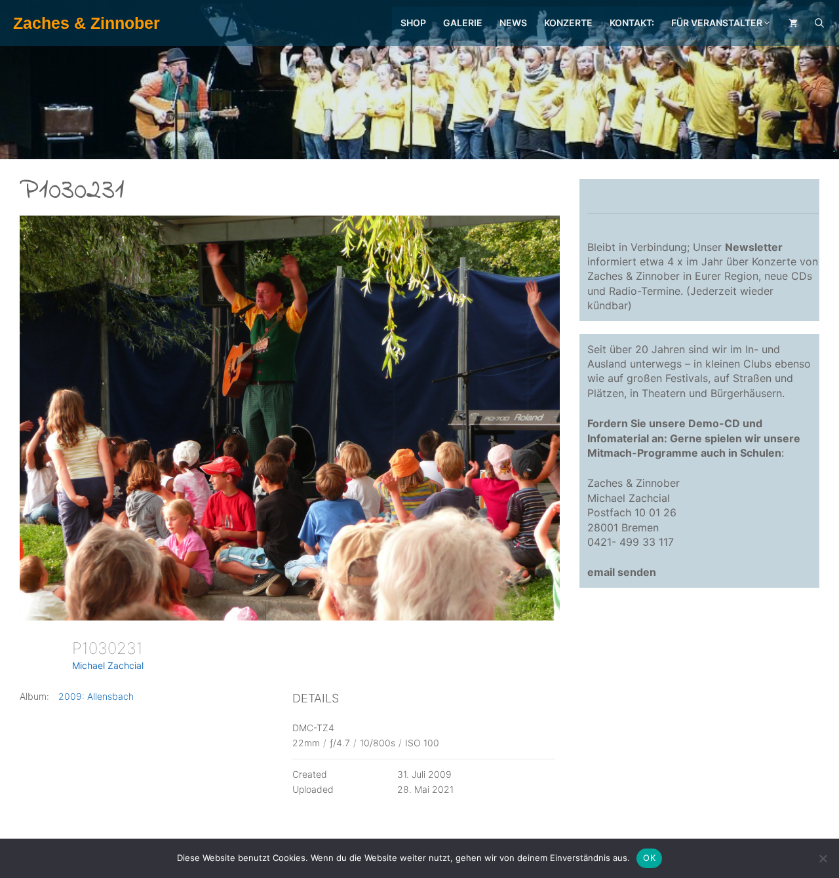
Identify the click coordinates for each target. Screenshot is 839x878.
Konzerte (568, 22)
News (513, 22)
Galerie (462, 22)
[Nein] (822, 858)
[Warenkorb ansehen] (793, 23)
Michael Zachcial (108, 665)
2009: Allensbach (96, 696)
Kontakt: (632, 22)
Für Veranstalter (716, 22)
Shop (413, 22)
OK (649, 857)
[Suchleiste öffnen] (819, 23)
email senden (621, 572)
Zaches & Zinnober (86, 23)
